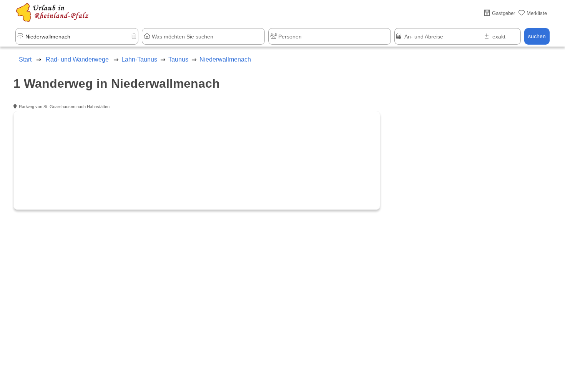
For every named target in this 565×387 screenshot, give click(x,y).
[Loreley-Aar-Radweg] (196, 160)
